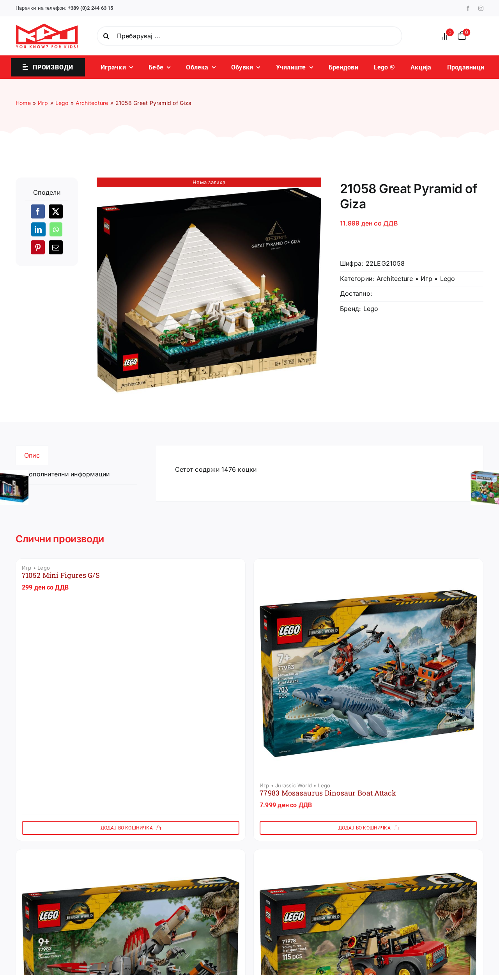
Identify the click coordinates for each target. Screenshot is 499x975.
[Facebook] (38, 211)
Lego (447, 278)
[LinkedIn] (38, 229)
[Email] (56, 247)
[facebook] (468, 8)
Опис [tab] (32, 455)
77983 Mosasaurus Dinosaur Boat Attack (328, 792)
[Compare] (447, 36)
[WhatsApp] (56, 229)
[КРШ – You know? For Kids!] (47, 26)
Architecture (395, 278)
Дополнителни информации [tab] (67, 474)
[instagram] (480, 8)
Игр (426, 278)
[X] (56, 211)
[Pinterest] (38, 247)
